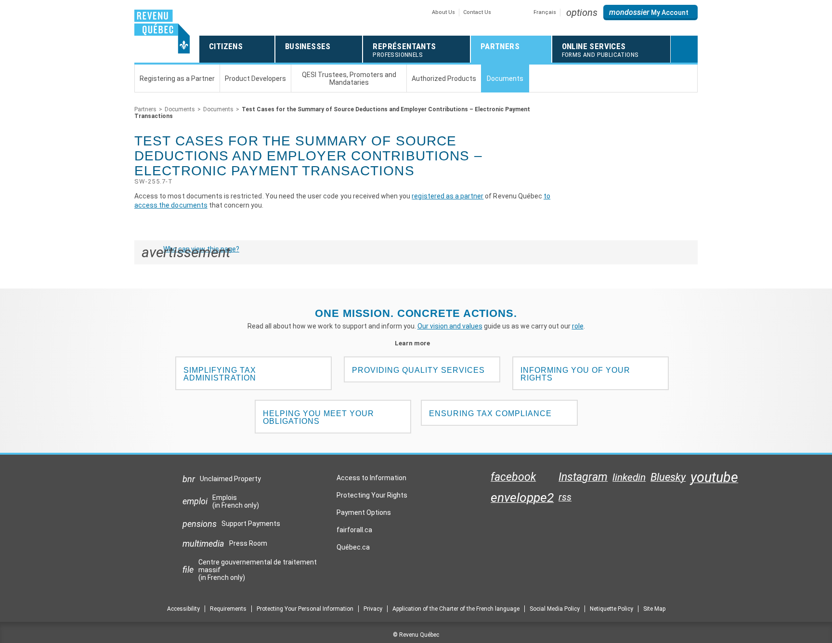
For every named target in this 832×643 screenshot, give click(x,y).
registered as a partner (447, 196)
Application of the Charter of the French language (456, 608)
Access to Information (371, 478)
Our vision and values (449, 326)
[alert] (650, 12)
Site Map (654, 608)
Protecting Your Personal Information (305, 608)
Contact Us (477, 12)
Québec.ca (353, 549)
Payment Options (364, 512)
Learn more (416, 343)
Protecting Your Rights (372, 495)
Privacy (373, 608)
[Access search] (684, 49)
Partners (145, 109)
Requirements (228, 608)
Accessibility (183, 608)
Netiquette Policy (611, 608)
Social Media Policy (555, 608)
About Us (443, 12)
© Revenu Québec (416, 634)
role (578, 326)
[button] (581, 12)
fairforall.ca (354, 532)
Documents (180, 109)
